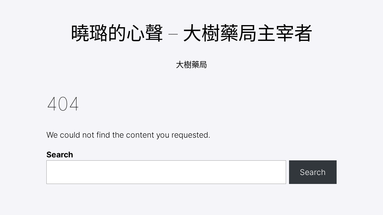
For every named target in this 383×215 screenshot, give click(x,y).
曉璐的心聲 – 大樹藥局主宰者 (192, 33)
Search (59, 154)
